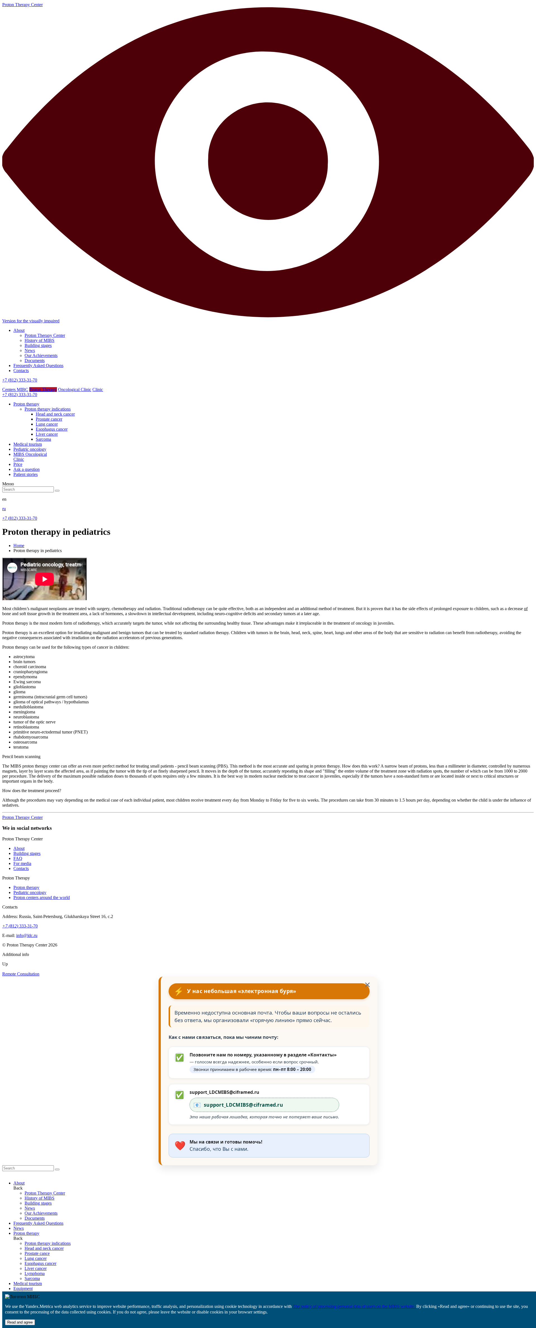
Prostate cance (37, 1253)
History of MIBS (39, 340)
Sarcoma (43, 439)
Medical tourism (27, 1283)
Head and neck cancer (55, 414)
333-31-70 (20, 926)
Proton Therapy (43, 389)
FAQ (17, 858)
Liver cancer (47, 434)
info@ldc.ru (26, 935)
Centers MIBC (15, 389)
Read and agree (20, 1322)
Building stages (38, 345)
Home (18, 545)
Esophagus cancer (52, 429)
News (30, 350)
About (19, 330)
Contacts (21, 370)
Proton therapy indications (48, 409)
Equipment (23, 1288)
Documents (35, 360)
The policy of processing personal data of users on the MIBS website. (354, 1306)
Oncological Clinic (74, 389)
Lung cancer (47, 424)
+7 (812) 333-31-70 (19, 380)
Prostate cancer (49, 419)
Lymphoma (35, 1273)
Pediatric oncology (29, 892)
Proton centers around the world (41, 897)
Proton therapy (26, 887)
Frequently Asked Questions (38, 365)
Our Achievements (41, 355)
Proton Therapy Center (45, 335)
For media (22, 863)
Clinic (97, 389)
